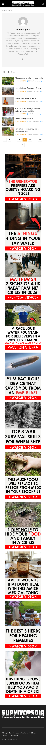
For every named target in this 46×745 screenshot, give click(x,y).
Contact (4, 735)
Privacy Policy (7, 733)
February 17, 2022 (34, 81)
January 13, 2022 (33, 134)
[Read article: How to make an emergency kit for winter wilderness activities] (8, 111)
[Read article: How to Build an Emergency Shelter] (8, 91)
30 (19, 139)
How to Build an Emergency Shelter (28, 88)
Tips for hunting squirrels (24, 118)
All (4, 72)
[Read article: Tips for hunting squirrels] (8, 121)
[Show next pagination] (23, 145)
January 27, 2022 (33, 101)
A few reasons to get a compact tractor (29, 78)
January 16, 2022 (33, 122)
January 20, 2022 (33, 114)
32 (30, 139)
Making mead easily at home (25, 98)
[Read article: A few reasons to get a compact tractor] (8, 81)
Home (4, 11)
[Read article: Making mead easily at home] (8, 101)
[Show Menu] (3, 3)
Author (10, 11)
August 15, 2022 (33, 91)
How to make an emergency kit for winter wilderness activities (27, 109)
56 (40, 139)
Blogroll (33, 733)
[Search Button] (43, 3)
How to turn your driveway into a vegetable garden (26, 129)
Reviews (11, 72)
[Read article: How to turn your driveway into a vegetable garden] (8, 131)
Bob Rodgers (21, 81)
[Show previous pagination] (5, 140)
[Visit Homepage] (23, 3)
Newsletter (14, 735)
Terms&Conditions (21, 733)
